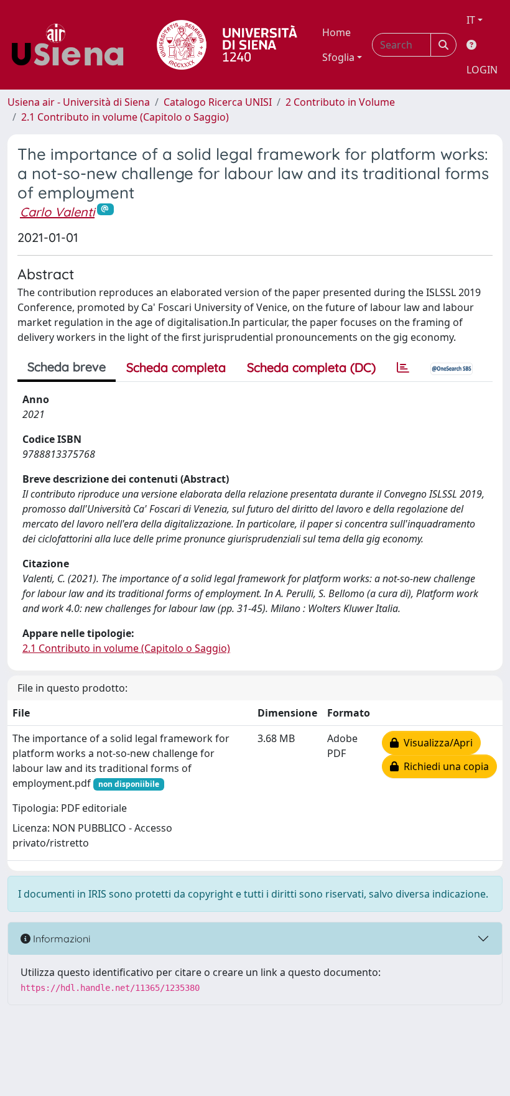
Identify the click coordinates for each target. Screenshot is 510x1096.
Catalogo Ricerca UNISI (218, 102)
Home (336, 32)
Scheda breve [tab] (66, 366)
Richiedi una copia (444, 766)
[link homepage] (72, 44)
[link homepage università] (227, 44)
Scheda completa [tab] (176, 367)
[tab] (403, 368)
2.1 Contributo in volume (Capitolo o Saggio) (125, 117)
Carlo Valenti (57, 212)
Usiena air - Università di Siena (78, 102)
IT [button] (470, 20)
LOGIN (482, 70)
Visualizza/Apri (436, 743)
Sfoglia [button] (338, 57)
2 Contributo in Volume (340, 102)
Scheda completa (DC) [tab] (311, 367)
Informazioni (60, 938)
